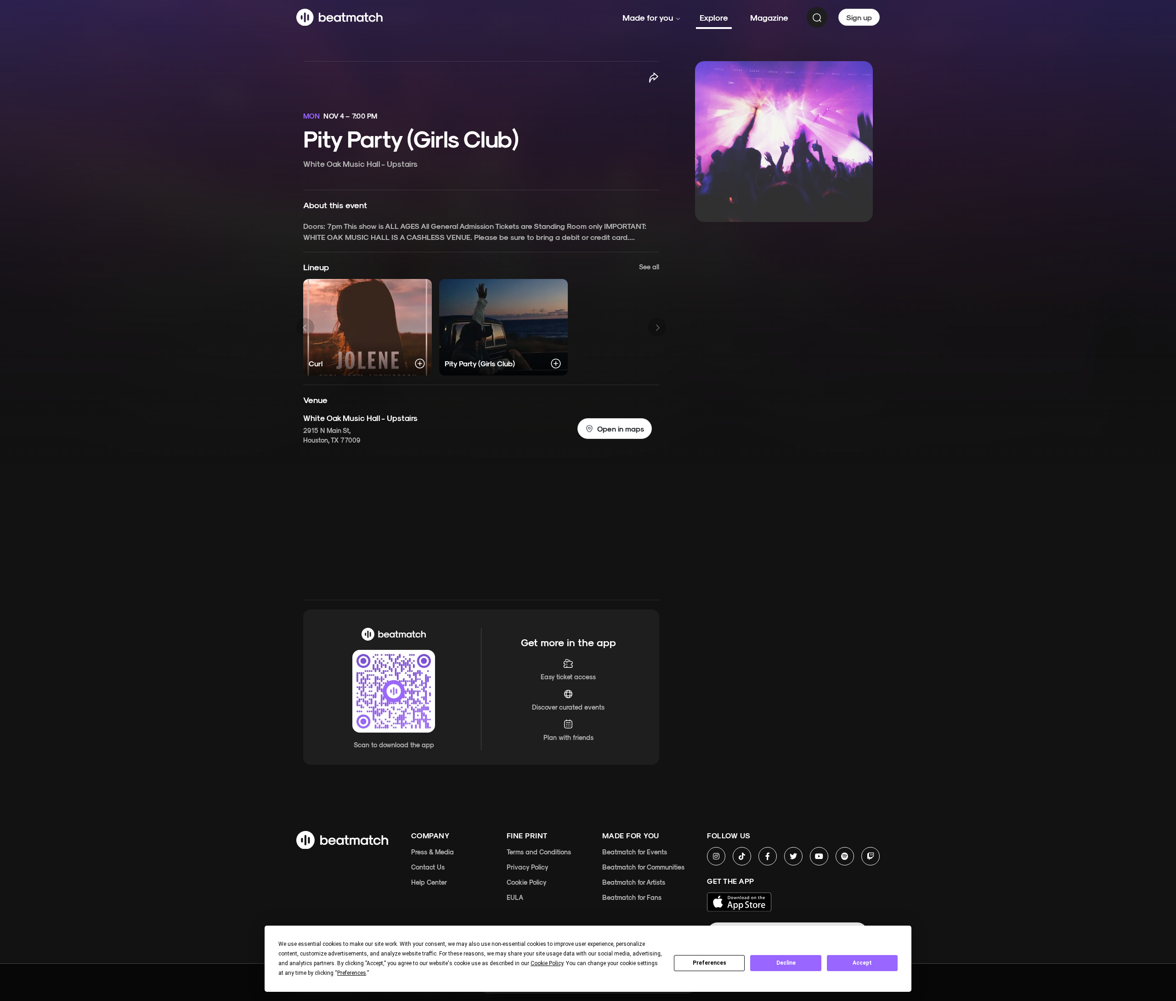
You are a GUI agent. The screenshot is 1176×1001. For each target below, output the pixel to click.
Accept (862, 963)
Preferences (709, 963)
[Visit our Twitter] (793, 856)
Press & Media (432, 852)
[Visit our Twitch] (870, 856)
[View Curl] (367, 327)
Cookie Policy (527, 882)
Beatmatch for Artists (633, 882)
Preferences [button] (351, 973)
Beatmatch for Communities (643, 867)
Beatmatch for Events (634, 852)
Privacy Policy (527, 867)
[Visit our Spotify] (845, 856)
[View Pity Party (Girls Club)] (503, 327)
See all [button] (649, 266)
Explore (714, 17)
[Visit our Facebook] (767, 856)
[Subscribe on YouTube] (819, 856)
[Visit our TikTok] (742, 856)
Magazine (769, 17)
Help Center (429, 882)
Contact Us (428, 867)
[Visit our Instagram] (716, 856)
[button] (614, 428)
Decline (786, 963)
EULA (515, 897)
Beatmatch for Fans (632, 897)
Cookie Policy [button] (547, 963)
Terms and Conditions (539, 852)
